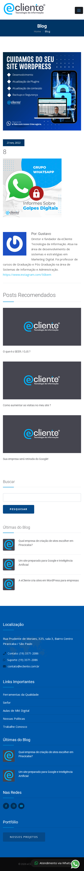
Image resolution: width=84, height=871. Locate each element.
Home (37, 31)
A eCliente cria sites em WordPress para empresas (49, 580)
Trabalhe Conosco (15, 727)
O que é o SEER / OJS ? (16, 351)
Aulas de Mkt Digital (16, 710)
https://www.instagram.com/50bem (27, 274)
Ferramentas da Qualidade (21, 694)
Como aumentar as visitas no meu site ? (27, 405)
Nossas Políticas (14, 719)
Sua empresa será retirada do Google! (25, 458)
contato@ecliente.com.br (23, 666)
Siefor (7, 702)
